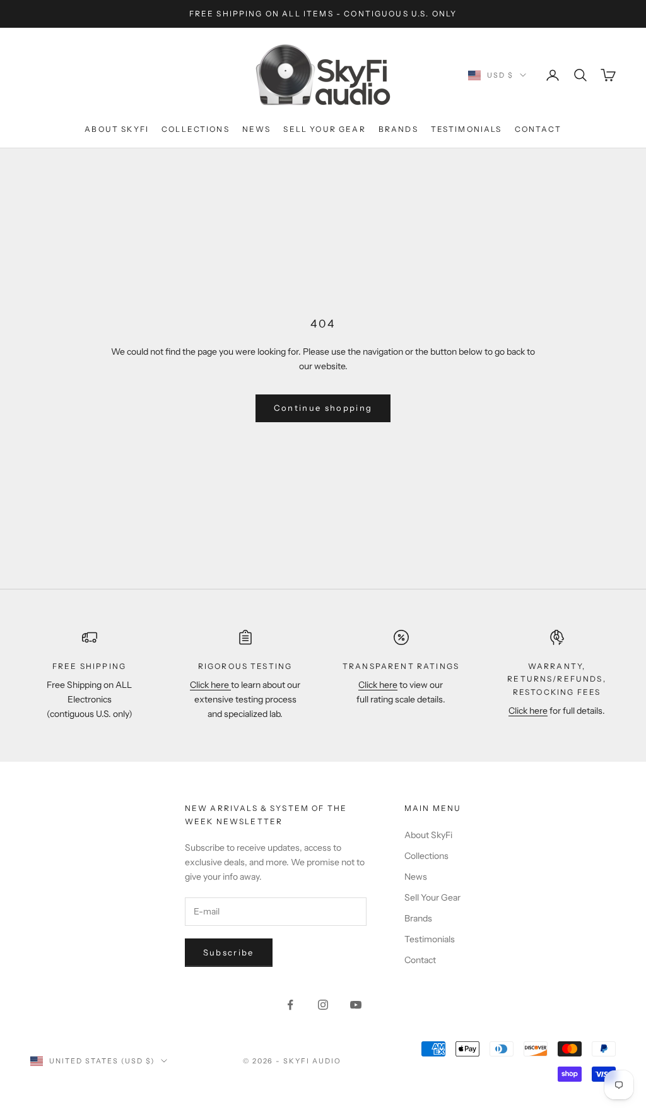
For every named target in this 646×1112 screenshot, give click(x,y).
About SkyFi (117, 129)
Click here (210, 684)
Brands (398, 129)
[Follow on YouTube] (355, 1004)
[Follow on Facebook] (290, 1004)
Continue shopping (323, 408)
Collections (196, 129)
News (256, 129)
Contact (538, 129)
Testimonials (466, 129)
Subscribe (228, 952)
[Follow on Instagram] (323, 1004)
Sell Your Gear (324, 129)
